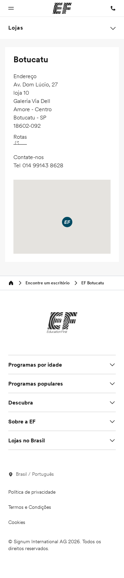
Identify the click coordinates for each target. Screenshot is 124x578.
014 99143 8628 (42, 165)
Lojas (15, 27)
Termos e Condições (29, 507)
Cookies (16, 522)
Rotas (20, 136)
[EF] (62, 322)
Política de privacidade (31, 491)
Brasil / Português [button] (35, 474)
